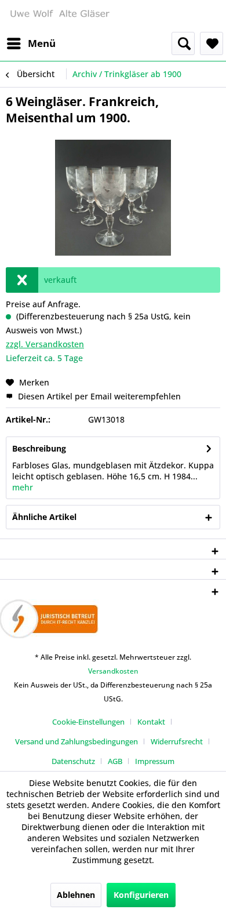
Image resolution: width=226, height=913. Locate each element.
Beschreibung (39, 448)
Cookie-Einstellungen (88, 721)
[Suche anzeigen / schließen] (183, 43)
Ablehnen (76, 894)
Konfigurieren (141, 894)
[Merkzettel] (211, 43)
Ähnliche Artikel (44, 516)
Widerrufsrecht (177, 741)
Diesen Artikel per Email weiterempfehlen (98, 396)
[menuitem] (30, 43)
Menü (42, 43)
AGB (115, 761)
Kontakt (151, 721)
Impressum (154, 761)
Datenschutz (73, 761)
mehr (22, 487)
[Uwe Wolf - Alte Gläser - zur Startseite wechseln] (59, 16)
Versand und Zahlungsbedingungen (76, 741)
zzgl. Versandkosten (45, 344)
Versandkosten (113, 671)
